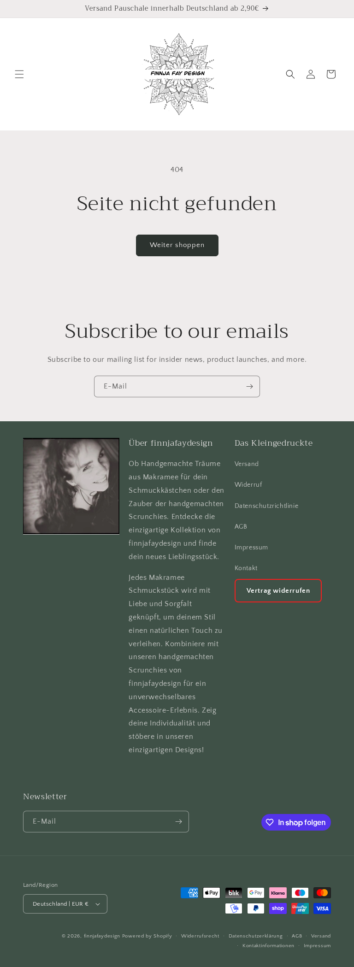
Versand (247, 464)
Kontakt (246, 568)
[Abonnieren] (249, 386)
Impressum (251, 547)
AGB (241, 527)
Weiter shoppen (177, 245)
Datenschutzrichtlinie (267, 506)
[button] (19, 74)
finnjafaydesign (102, 936)
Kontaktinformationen (268, 946)
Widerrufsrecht (200, 936)
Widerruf (248, 485)
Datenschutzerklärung (256, 936)
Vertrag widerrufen (278, 591)
